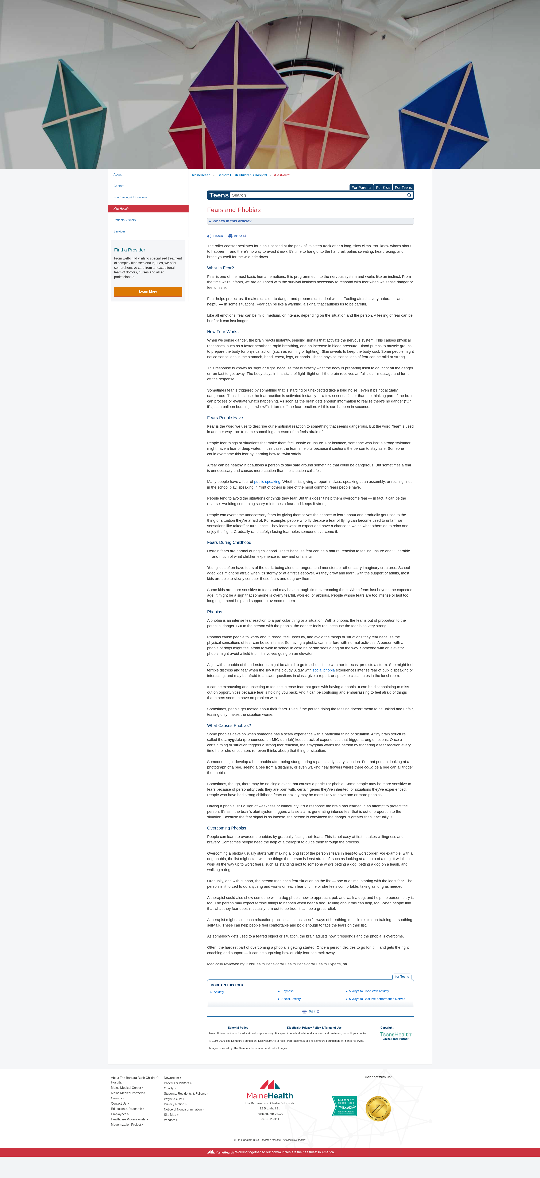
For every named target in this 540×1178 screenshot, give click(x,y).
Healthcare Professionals (128, 1119)
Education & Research (126, 1108)
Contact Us (119, 1103)
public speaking (267, 482)
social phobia (324, 670)
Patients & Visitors (176, 1083)
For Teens (403, 187)
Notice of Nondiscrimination (183, 1109)
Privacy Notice (174, 1104)
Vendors (169, 1120)
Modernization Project (126, 1124)
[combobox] (318, 195)
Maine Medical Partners (127, 1093)
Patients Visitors (124, 220)
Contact (118, 186)
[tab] (402, 977)
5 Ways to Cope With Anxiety (369, 991)
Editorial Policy (238, 1027)
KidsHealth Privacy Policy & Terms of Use (314, 1027)
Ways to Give (173, 1099)
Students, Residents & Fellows (185, 1093)
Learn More (148, 291)
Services (119, 231)
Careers (116, 1098)
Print (238, 236)
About (117, 174)
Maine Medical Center (126, 1087)
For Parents (361, 187)
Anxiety (219, 992)
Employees (119, 1114)
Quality (169, 1088)
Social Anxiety (291, 999)
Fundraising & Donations (130, 197)
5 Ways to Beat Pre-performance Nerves (377, 999)
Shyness (287, 991)
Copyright (387, 1027)
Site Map (170, 1114)
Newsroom (171, 1077)
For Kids (383, 187)
